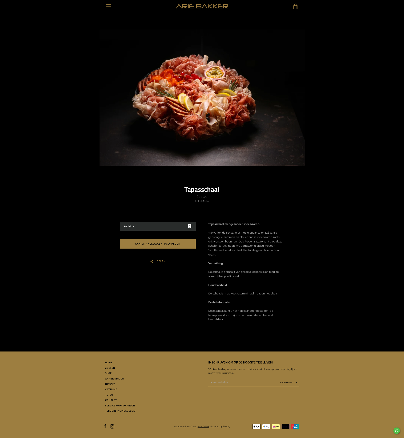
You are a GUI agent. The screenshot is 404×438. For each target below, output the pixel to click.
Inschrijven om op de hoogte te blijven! (240, 362)
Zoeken (110, 368)
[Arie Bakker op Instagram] (112, 426)
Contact (111, 400)
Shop (108, 373)
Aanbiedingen (114, 379)
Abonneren (286, 382)
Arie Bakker (203, 426)
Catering (111, 389)
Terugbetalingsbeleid (120, 411)
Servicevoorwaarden (120, 406)
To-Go (109, 395)
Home (108, 362)
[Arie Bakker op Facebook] (105, 426)
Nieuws (110, 384)
